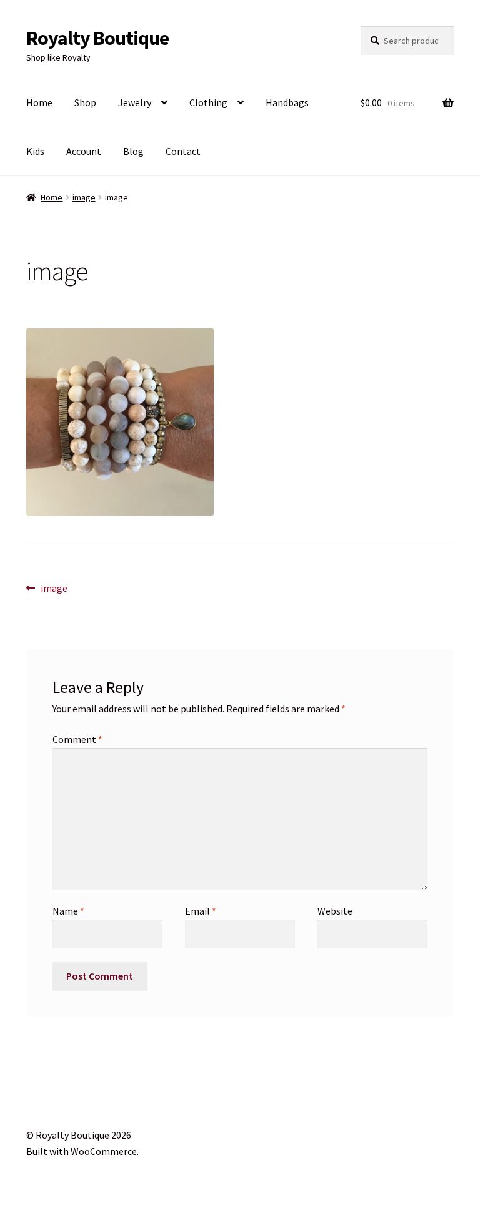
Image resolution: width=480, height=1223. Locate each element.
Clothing (208, 102)
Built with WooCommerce (81, 1151)
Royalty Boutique (97, 38)
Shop (85, 102)
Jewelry (134, 102)
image (84, 197)
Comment (77, 739)
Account (83, 151)
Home (39, 102)
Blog (133, 151)
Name (68, 911)
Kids (35, 151)
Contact (183, 151)
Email (200, 911)
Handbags (287, 102)
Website (335, 911)
